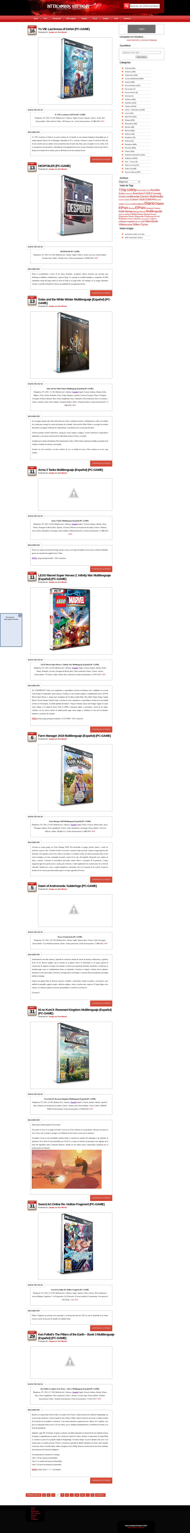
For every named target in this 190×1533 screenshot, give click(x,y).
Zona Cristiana (130, 172)
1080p (132, 190)
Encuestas (129, 89)
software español (126, 221)
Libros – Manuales (132, 110)
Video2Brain (151, 221)
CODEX (148, 193)
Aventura (138, 193)
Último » (100, 1495)
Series (127, 151)
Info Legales (71, 19)
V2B (142, 221)
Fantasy (157, 208)
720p (122, 190)
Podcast (128, 141)
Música (127, 131)
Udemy (137, 222)
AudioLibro (129, 75)
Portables (128, 144)
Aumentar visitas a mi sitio (135, 234)
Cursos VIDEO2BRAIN (143, 199)
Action (122, 193)
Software (128, 158)
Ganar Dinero (130, 93)
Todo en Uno (130, 165)
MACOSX (128, 117)
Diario (149, 203)
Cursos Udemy (124, 200)
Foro (45, 19)
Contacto (127, 19)
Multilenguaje (154, 211)
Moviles (128, 127)
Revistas (128, 148)
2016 (148, 190)
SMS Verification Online (134, 238)
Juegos (106, 19)
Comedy (157, 193)
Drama (132, 208)
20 (82, 1495)
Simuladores (145, 219)
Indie (121, 211)
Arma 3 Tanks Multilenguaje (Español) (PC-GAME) (70, 470)
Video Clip (129, 169)
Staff (116, 19)
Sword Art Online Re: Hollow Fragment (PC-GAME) (71, 1204)
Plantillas (128, 138)
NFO (102, 121)
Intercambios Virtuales (136, 1528)
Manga (127, 120)
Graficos (128, 99)
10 (77, 1495)
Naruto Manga (144, 214)
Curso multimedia (129, 196)
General (128, 96)
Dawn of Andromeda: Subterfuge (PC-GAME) (67, 886)
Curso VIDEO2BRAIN (134, 204)
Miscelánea (129, 124)
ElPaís (140, 208)
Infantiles (128, 103)
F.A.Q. (95, 19)
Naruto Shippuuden (136, 216)
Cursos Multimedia (132, 79)
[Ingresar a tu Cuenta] (142, 33)
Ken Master (62, 32)
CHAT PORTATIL (133, 40)
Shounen (137, 219)
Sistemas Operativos (132, 155)
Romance (123, 218)
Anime (127, 72)
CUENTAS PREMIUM (148, 40)
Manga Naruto (139, 212)
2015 (143, 190)
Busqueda (57, 19)
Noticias (128, 134)
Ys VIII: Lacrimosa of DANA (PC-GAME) (64, 29)
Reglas (84, 19)
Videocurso (125, 224)
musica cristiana (125, 214)
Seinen (130, 219)
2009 (139, 190)
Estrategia (149, 208)
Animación (128, 193)
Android (128, 68)
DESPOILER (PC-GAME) (54, 166)
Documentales (130, 86)
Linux (127, 113)
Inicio (36, 19)
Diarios (127, 82)
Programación (150, 216)
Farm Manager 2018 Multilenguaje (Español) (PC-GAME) (74, 735)
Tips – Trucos (130, 162)
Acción (155, 190)
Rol (158, 216)
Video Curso (140, 224)
